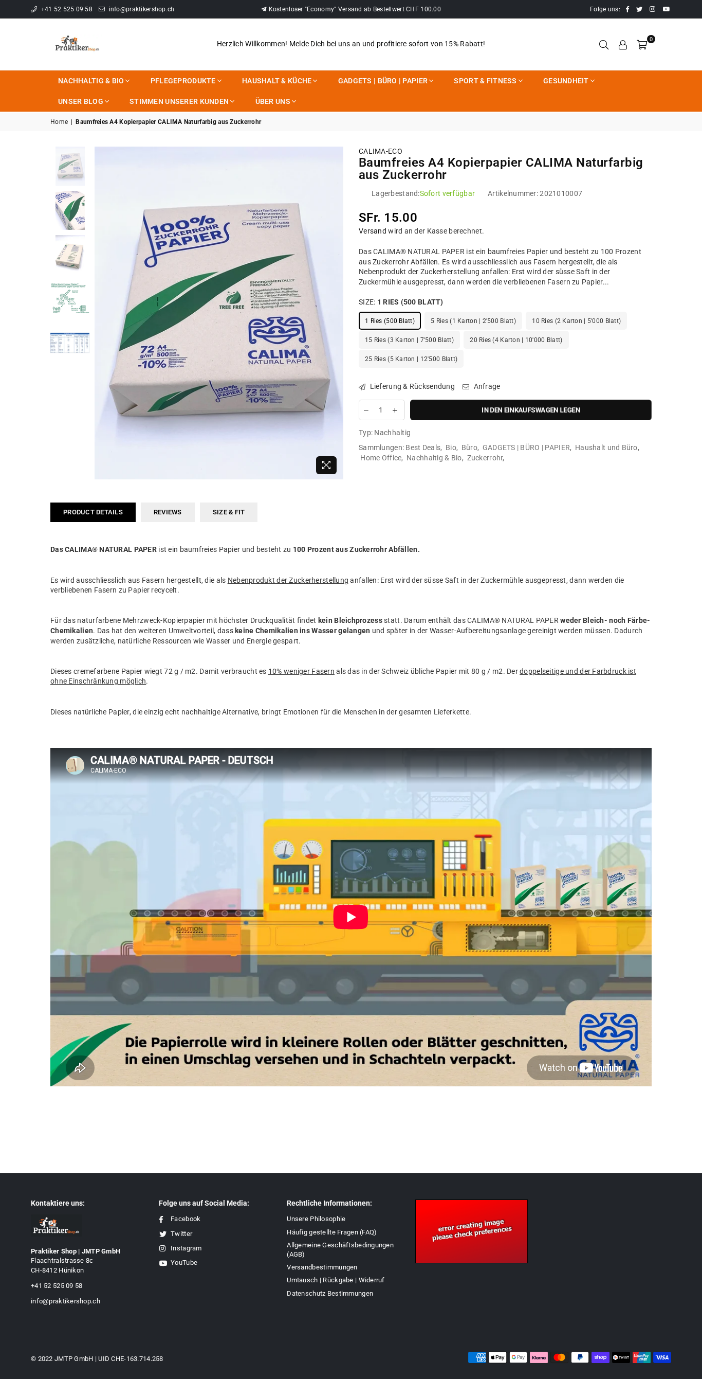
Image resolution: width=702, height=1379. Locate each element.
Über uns (272, 101)
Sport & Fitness (485, 81)
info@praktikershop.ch (140, 9)
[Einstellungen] (623, 44)
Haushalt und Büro (606, 447)
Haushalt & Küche (276, 81)
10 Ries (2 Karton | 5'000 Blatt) (576, 321)
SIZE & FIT (229, 512)
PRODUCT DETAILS (93, 512)
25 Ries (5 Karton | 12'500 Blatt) (411, 359)
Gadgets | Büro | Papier (383, 81)
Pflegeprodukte (183, 81)
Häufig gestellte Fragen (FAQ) (332, 1232)
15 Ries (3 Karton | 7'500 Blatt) (409, 340)
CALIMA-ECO (380, 151)
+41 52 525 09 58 (66, 9)
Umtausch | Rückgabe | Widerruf (335, 1280)
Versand (372, 231)
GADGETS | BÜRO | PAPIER (526, 447)
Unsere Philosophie (316, 1219)
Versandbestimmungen (322, 1267)
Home (59, 122)
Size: (401, 302)
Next (334, 313)
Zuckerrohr (485, 458)
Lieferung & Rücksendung (411, 386)
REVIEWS (168, 512)
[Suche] (604, 44)
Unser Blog (80, 101)
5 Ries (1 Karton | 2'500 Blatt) (473, 321)
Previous (104, 313)
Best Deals (422, 447)
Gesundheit (566, 81)
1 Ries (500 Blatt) (390, 321)
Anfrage (486, 386)
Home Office (380, 458)
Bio (451, 447)
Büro (469, 447)
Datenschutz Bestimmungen (330, 1293)
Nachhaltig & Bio (91, 81)
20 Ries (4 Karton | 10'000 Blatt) (516, 340)
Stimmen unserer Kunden (179, 101)
